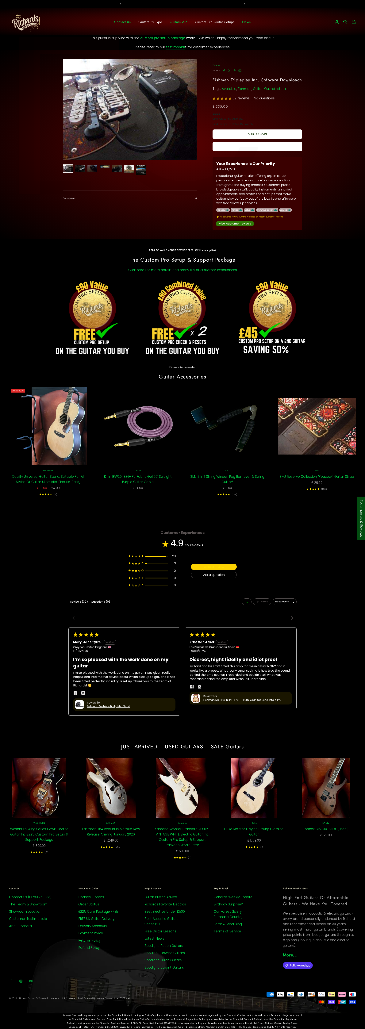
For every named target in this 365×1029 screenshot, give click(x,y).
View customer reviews (235, 223)
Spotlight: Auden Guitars (163, 945)
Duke (254, 823)
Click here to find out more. (228, 119)
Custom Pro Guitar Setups (215, 22)
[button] (223, 98)
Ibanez (325, 823)
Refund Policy (89, 947)
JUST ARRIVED (139, 747)
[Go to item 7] (141, 169)
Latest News (154, 938)
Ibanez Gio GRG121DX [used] (326, 829)
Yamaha (182, 823)
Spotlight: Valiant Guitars (164, 967)
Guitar (258, 88)
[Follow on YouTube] (31, 981)
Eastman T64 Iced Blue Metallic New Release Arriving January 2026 (111, 832)
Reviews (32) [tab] (79, 602)
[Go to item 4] (104, 166)
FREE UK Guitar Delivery (96, 918)
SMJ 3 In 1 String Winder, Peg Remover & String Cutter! (227, 479)
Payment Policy (90, 933)
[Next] (290, 618)
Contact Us (122, 22)
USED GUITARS (184, 747)
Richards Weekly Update (233, 897)
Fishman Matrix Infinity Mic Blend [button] (108, 706)
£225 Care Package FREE (98, 911)
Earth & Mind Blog (228, 924)
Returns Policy (89, 940)
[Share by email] (239, 70)
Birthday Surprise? (228, 904)
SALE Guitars (227, 747)
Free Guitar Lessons (160, 931)
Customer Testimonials (28, 918)
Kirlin (137, 470)
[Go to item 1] (68, 168)
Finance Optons (91, 897)
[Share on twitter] (83, 693)
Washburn (39, 823)
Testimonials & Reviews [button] (361, 518)
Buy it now (257, 146)
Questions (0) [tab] (100, 602)
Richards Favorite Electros (165, 904)
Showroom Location (25, 911)
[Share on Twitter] (229, 70)
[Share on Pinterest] (234, 70)
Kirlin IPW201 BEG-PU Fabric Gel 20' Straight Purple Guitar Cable (138, 479)
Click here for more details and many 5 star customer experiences (182, 270)
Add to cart (257, 134)
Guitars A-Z (178, 22)
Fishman (217, 65)
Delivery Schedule (92, 926)
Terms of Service (227, 931)
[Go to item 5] (116, 168)
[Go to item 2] (80, 168)
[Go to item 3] (92, 168)
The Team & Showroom (28, 904)
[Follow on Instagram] (21, 981)
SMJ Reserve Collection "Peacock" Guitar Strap (317, 476)
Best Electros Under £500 (164, 911)
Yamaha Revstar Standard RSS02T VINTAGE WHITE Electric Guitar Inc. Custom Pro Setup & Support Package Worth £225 (182, 837)
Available (229, 88)
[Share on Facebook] (223, 70)
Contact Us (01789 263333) (30, 897)
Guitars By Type (150, 22)
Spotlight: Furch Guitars (163, 960)
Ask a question (214, 575)
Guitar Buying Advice (160, 897)
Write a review (214, 567)
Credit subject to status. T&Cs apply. (233, 124)
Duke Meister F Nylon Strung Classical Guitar (254, 832)
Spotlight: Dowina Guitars (164, 953)
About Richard (20, 926)
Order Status (88, 904)
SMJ (227, 470)
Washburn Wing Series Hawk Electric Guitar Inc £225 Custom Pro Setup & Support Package (39, 834)
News (246, 22)
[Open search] (247, 601)
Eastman (111, 823)
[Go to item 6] (129, 169)
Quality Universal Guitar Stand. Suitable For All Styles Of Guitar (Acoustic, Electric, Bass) (48, 479)
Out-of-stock (275, 88)
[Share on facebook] (75, 693)
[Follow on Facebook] (11, 981)
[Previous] (74, 618)
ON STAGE (48, 470)
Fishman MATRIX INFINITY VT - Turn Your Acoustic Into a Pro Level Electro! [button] (242, 700)
